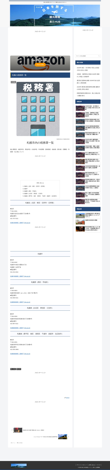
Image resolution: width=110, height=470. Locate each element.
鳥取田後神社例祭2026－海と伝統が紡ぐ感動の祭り (88, 94)
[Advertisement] (40, 43)
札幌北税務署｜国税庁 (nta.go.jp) (20, 223)
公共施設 (13, 369)
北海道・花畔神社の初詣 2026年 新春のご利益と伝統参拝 (88, 75)
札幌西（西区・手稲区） (30, 191)
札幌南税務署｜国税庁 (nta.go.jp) (20, 354)
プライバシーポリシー (81, 464)
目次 (38, 183)
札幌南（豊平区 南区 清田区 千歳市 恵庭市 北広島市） (41, 196)
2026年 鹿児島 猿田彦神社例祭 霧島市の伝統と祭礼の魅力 (88, 88)
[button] (99, 56)
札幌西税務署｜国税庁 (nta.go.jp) (20, 302)
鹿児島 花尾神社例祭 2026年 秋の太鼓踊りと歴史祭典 (88, 82)
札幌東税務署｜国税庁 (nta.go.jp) (20, 328)
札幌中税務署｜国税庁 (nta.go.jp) (20, 276)
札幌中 (26, 188)
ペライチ (98, 464)
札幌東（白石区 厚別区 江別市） (33, 193)
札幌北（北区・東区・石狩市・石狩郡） (35, 186)
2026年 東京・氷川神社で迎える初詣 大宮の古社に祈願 (88, 69)
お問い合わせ (92, 464)
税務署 (19, 369)
